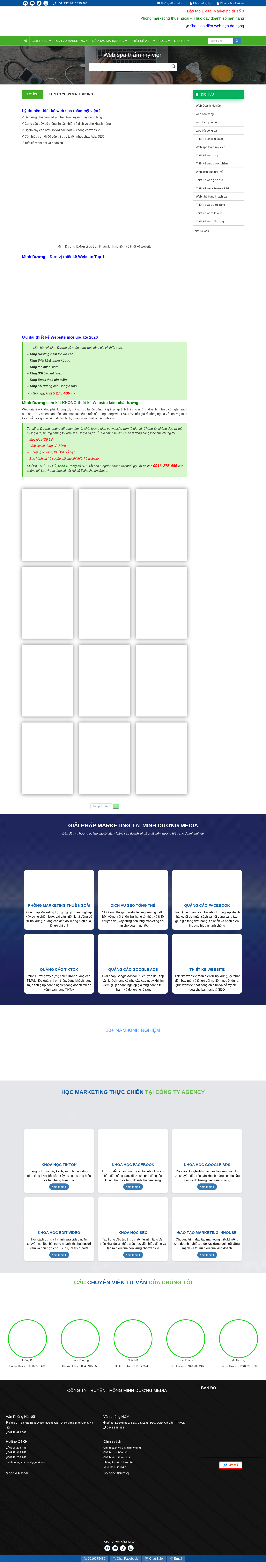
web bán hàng (205, 114)
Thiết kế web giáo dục (210, 180)
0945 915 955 (89, 1366)
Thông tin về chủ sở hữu (118, 1462)
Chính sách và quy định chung (122, 1447)
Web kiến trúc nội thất (209, 171)
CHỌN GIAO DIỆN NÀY (47, 525)
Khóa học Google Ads (207, 1165)
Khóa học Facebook (133, 1165)
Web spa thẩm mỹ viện (210, 147)
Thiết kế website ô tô (209, 213)
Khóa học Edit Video (59, 1233)
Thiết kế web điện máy (210, 221)
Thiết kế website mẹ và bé (212, 188)
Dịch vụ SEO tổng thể (133, 905)
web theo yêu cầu (207, 122)
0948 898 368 (248, 1366)
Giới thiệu (40, 40)
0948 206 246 (195, 1366)
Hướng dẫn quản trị (172, 3)
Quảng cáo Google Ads (133, 969)
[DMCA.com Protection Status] (35, 1522)
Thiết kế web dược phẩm (212, 163)
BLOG (163, 40)
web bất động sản (207, 130)
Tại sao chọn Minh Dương (70, 94)
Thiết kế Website (207, 969)
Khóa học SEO (133, 1233)
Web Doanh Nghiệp (208, 105)
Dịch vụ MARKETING (70, 40)
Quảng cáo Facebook (207, 905)
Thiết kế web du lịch (208, 155)
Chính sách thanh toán (117, 1457)
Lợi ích (33, 94)
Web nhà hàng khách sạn (212, 196)
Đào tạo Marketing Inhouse (207, 1233)
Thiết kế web (141, 40)
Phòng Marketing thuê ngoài (59, 905)
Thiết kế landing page (209, 138)
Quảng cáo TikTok (59, 969)
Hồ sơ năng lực (202, 3)
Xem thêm (58, 1186)
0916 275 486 (37, 1366)
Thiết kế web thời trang (210, 204)
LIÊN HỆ (179, 40)
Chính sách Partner (231, 3)
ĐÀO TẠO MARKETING (108, 40)
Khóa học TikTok (59, 1165)
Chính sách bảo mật (115, 1452)
